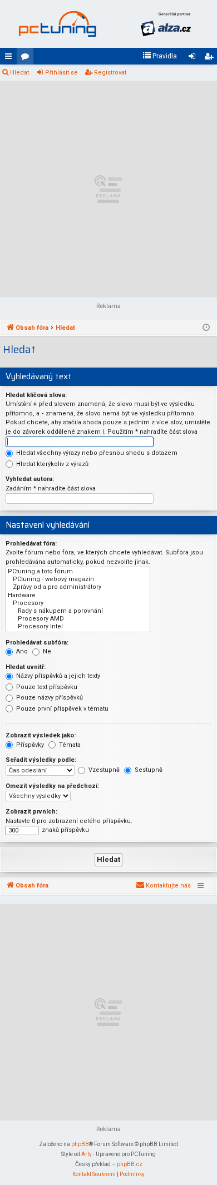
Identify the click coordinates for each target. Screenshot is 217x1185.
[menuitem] (160, 56)
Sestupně (147, 770)
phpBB (80, 1144)
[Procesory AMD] (78, 619)
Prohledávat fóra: (31, 543)
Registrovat (110, 72)
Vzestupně (103, 770)
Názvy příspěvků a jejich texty (57, 676)
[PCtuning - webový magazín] (78, 579)
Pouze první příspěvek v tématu (61, 708)
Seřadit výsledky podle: (41, 759)
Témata (69, 744)
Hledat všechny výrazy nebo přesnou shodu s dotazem (95, 453)
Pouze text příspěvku (45, 687)
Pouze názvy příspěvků (48, 697)
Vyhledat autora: (30, 479)
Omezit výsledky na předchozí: (52, 786)
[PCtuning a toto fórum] (78, 572)
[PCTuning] (57, 24)
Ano (21, 651)
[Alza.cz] (165, 24)
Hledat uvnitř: (26, 667)
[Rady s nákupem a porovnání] (78, 611)
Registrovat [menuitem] (211, 58)
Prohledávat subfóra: (37, 642)
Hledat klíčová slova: (36, 395)
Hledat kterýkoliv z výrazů (51, 464)
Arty (86, 1154)
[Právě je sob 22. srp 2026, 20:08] (206, 328)
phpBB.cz (129, 1164)
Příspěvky (29, 744)
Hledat (19, 72)
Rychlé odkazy (10, 58)
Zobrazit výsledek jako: (41, 735)
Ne (46, 651)
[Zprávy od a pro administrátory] (78, 587)
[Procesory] (78, 603)
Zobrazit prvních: (31, 811)
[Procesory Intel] (78, 627)
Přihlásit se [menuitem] (194, 58)
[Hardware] (78, 595)
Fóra (27, 58)
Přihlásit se (61, 72)
